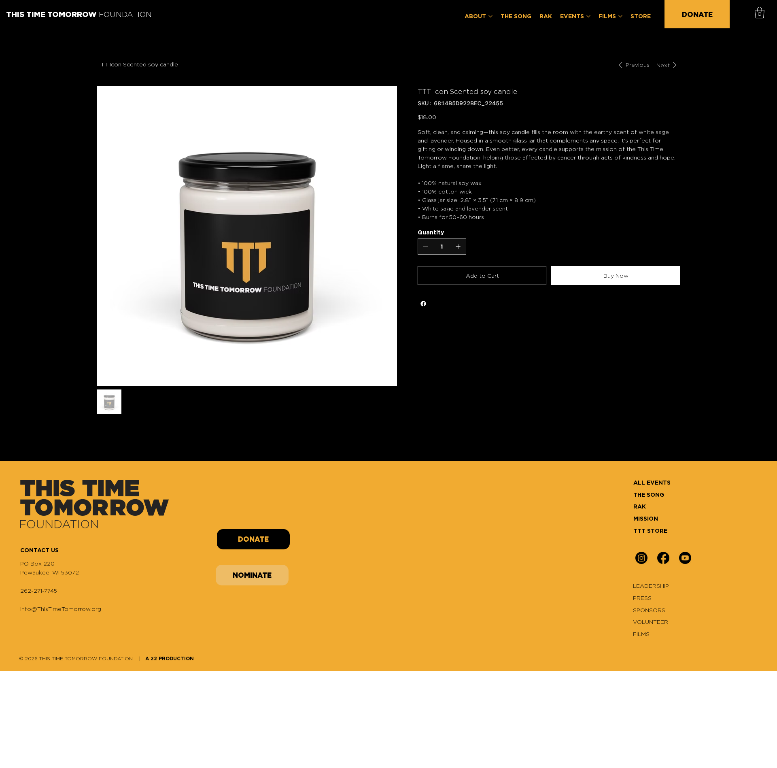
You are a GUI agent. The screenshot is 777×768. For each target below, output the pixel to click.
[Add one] (458, 246)
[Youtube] (685, 558)
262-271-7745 (38, 590)
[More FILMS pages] (620, 16)
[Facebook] (423, 304)
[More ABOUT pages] (490, 16)
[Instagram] (641, 558)
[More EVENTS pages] (588, 16)
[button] (759, 12)
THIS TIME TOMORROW (79, 14)
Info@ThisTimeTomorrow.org (60, 609)
